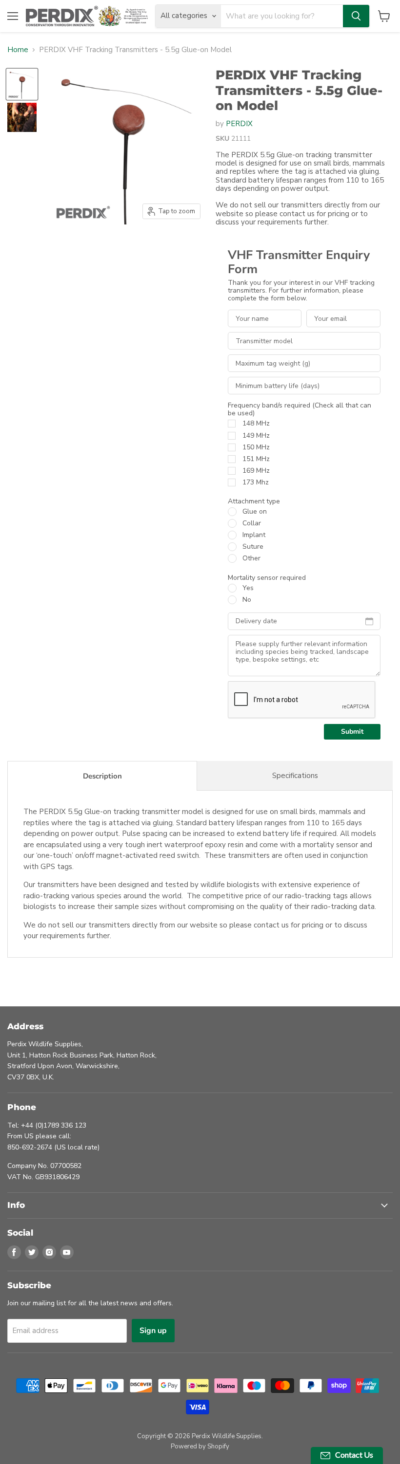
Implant (253, 535)
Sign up (153, 1330)
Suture (252, 547)
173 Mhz (255, 482)
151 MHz (256, 459)
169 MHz (256, 471)
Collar (251, 523)
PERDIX (239, 124)
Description (102, 776)
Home (17, 50)
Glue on (254, 512)
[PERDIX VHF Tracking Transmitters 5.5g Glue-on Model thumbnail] (22, 84)
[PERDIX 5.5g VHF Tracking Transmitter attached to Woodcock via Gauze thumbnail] (22, 117)
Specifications (295, 775)
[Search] (356, 16)
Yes (248, 588)
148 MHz (256, 423)
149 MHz (256, 436)
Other (251, 558)
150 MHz (256, 447)
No (246, 600)
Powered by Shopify (200, 1446)
